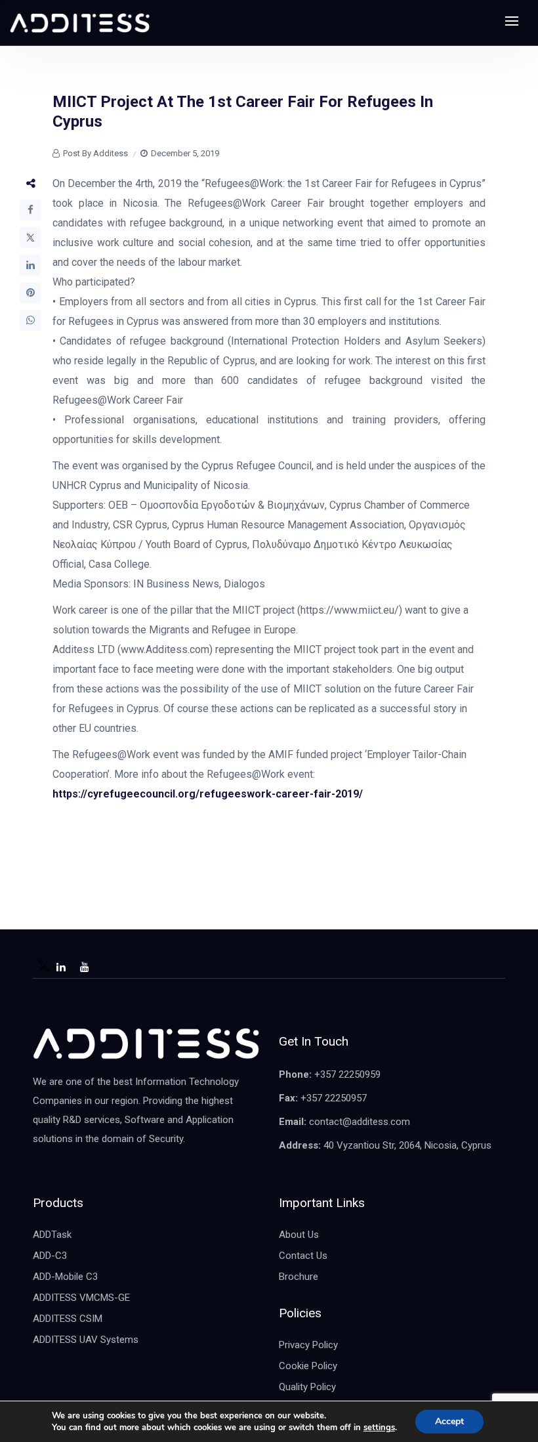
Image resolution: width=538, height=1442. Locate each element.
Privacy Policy (308, 1345)
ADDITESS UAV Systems (85, 1340)
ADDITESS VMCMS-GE (81, 1298)
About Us (299, 1235)
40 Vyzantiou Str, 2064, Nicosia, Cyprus (407, 1145)
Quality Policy (307, 1387)
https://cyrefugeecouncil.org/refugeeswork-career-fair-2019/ (208, 794)
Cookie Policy (308, 1366)
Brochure (298, 1277)
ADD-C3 (50, 1256)
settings (379, 1427)
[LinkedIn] (30, 265)
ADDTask (52, 1235)
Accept (449, 1421)
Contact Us (303, 1256)
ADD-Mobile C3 (65, 1277)
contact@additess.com (359, 1122)
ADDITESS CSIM (67, 1319)
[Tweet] (30, 237)
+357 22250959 (347, 1074)
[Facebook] (30, 210)
